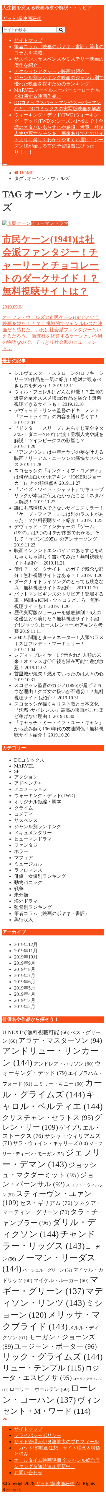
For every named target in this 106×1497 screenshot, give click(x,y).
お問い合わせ (28, 1472)
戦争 (19, 888)
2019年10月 (26, 956)
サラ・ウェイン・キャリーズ (50, 1143)
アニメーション (30, 789)
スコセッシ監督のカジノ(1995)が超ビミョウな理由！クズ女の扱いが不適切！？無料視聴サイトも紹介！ (59, 691)
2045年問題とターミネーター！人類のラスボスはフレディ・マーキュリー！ (59, 643)
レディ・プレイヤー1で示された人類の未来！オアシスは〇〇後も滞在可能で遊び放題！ (59, 661)
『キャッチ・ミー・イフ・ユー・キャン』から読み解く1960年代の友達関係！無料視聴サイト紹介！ (59, 728)
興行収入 (23, 919)
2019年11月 (26, 950)
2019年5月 (24, 987)
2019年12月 (26, 944)
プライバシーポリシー (37, 1435)
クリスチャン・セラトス (47, 1117)
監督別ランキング (33, 907)
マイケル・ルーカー (61, 1280)
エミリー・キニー (59, 1084)
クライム (23, 807)
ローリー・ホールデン (39, 1389)
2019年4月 (24, 994)
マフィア (23, 857)
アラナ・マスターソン (60, 1040)
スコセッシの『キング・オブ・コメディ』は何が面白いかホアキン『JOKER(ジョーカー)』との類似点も (59, 477)
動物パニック (28, 882)
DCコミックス (29, 760)
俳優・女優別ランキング (40, 876)
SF (16, 771)
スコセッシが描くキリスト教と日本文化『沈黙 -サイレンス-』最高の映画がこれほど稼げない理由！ (58, 710)
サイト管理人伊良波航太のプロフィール (56, 1441)
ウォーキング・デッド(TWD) (59, 133)
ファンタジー (28, 845)
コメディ (23, 814)
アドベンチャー (30, 783)
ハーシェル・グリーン (47, 1270)
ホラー (21, 851)
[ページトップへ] (4, 1418)
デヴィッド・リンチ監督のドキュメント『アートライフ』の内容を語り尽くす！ (56, 416)
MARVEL (24, 765)
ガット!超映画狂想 (22, 18)
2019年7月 (24, 975)
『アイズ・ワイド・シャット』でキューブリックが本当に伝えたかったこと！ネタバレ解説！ (59, 495)
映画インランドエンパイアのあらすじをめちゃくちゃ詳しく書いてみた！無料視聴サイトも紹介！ (59, 556)
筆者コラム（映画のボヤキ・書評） (52, 913)
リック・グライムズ (52, 1356)
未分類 (21, 894)
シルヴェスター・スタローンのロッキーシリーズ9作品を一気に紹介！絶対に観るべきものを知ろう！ (59, 379)
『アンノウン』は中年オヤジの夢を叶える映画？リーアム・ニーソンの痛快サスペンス (59, 458)
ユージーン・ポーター (55, 1346)
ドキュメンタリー (33, 832)
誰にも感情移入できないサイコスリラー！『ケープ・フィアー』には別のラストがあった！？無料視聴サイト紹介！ (59, 514)
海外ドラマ (26, 901)
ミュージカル (28, 863)
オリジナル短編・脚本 (37, 801)
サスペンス (26, 820)
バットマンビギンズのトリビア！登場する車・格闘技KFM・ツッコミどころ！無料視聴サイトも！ (59, 600)
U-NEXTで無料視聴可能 (35, 1032)
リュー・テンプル (43, 1368)
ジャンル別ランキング (37, 826)
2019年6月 (24, 981)
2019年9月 (24, 963)
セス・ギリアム (46, 1203)
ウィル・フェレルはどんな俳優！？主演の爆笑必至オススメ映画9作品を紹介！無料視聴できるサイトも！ (59, 398)
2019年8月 (24, 969)
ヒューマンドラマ (33, 838)
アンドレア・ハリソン (64, 1064)
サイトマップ (28, 40)
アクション (52, 71)
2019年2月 (24, 1006)
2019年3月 (24, 1000)
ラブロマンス (28, 869)
